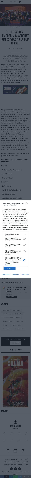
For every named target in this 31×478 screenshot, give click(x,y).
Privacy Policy (25, 274)
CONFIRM (9, 268)
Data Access (15, 274)
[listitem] (15, 235)
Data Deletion (5, 274)
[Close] (27, 203)
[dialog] (15, 239)
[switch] (24, 239)
